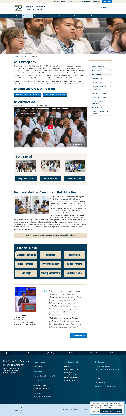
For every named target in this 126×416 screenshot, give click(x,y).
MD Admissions (75, 178)
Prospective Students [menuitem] (59, 1)
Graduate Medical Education (98, 102)
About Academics (98, 67)
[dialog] (107, 407)
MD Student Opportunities (26, 255)
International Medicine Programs (100, 112)
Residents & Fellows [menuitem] (85, 1)
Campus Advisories (39, 385)
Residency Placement (74, 264)
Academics (26, 16)
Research (37, 16)
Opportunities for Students (99, 88)
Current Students (99, 93)
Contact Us (101, 383)
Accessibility (37, 394)
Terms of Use (86, 409)
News (61, 16)
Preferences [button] (95, 411)
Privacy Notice (75, 409)
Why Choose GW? (26, 178)
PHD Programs (97, 107)
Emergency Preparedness (41, 388)
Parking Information (71, 378)
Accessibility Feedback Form (42, 396)
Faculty (46, 16)
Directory (67, 367)
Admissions (97, 78)
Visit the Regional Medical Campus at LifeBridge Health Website (50, 235)
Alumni (76, 16)
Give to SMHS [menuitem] (107, 1)
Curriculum (97, 82)
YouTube (74, 353)
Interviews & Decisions (50, 264)
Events (68, 16)
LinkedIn (94, 353)
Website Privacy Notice (110, 405)
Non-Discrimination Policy (41, 391)
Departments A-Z (38, 367)
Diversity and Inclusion (102, 367)
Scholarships (26, 273)
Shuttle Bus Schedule (71, 380)
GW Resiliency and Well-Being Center (107, 369)
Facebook (10, 353)
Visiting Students (99, 97)
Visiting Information (70, 375)
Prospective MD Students (26, 94)
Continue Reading (78, 335)
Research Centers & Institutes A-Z (44, 376)
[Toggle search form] (91, 16)
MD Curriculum (50, 178)
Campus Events (69, 372)
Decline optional (106, 411)
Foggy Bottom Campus (71, 369)
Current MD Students (53, 94)
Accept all (118, 411)
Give (84, 16)
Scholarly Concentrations (50, 273)
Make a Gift (101, 378)
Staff (53, 16)
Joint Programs (74, 255)
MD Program (96, 74)
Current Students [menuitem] (72, 1)
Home (17, 56)
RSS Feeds (115, 353)
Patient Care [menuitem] (96, 1)
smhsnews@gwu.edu (9, 373)
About (17, 16)
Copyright (65, 409)
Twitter (32, 353)
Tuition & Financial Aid (26, 264)
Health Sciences (97, 70)
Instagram (53, 353)
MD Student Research (74, 273)
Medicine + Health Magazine (106, 387)
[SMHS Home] (30, 8)
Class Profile (50, 255)
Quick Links (106, 7)
